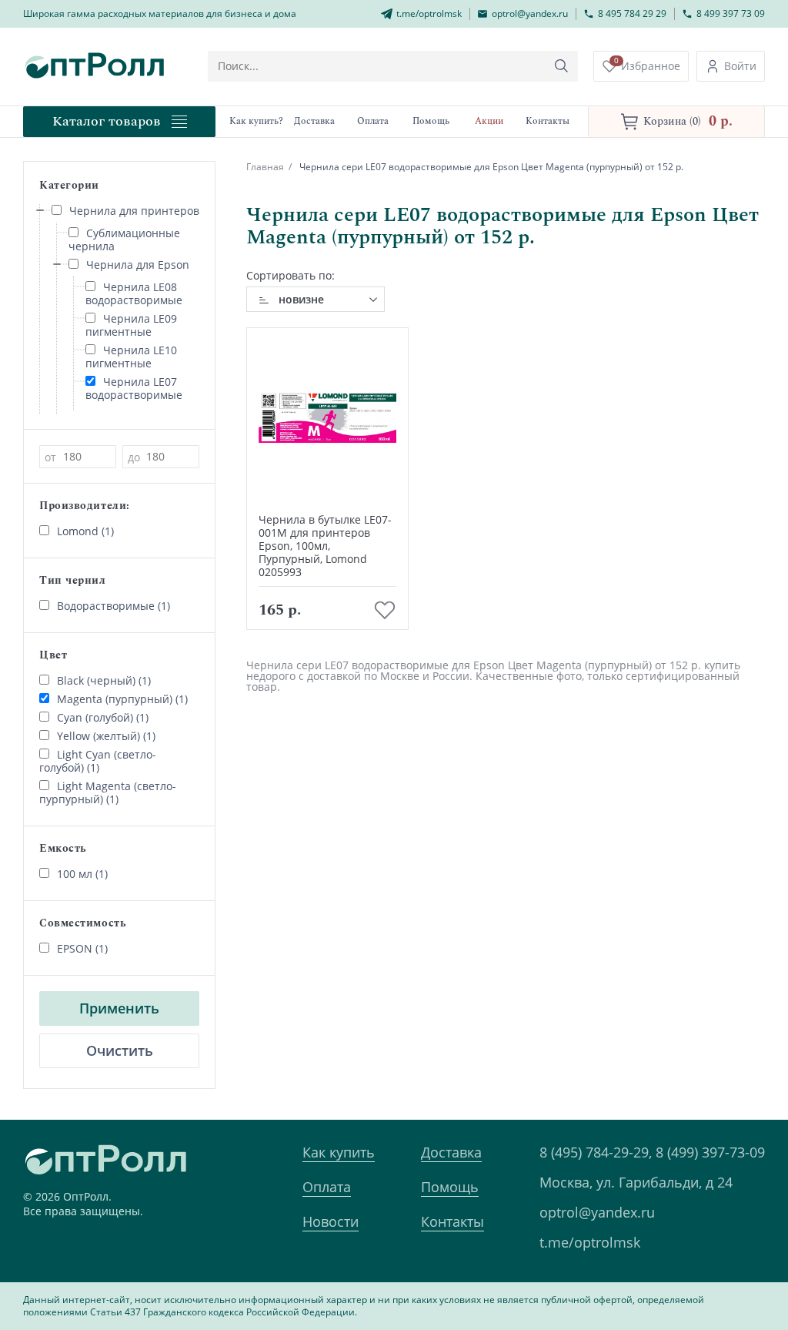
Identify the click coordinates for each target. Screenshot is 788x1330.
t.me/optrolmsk (589, 1242)
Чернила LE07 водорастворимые (133, 388)
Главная (265, 166)
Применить (119, 1008)
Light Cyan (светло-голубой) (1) (97, 761)
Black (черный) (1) (104, 680)
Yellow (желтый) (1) (106, 735)
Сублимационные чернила (124, 239)
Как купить (338, 1152)
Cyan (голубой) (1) (103, 717)
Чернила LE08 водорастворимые (133, 293)
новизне (301, 299)
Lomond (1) (85, 531)
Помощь (450, 1187)
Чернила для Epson (137, 264)
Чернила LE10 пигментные (131, 356)
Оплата (326, 1187)
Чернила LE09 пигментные (131, 325)
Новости (330, 1221)
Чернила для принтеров (134, 210)
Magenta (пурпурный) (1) (122, 698)
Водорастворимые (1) (113, 605)
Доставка (451, 1152)
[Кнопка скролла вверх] (719, 1261)
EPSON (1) (82, 948)
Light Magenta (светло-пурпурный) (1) (107, 792)
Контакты (452, 1221)
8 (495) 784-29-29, (595, 1152)
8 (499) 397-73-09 (710, 1152)
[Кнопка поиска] (561, 66)
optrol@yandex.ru (597, 1212)
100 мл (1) (82, 873)
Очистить (119, 1050)
